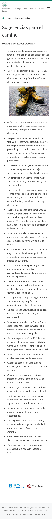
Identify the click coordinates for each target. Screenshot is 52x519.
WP (18, 514)
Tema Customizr (39, 514)
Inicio (4, 18)
